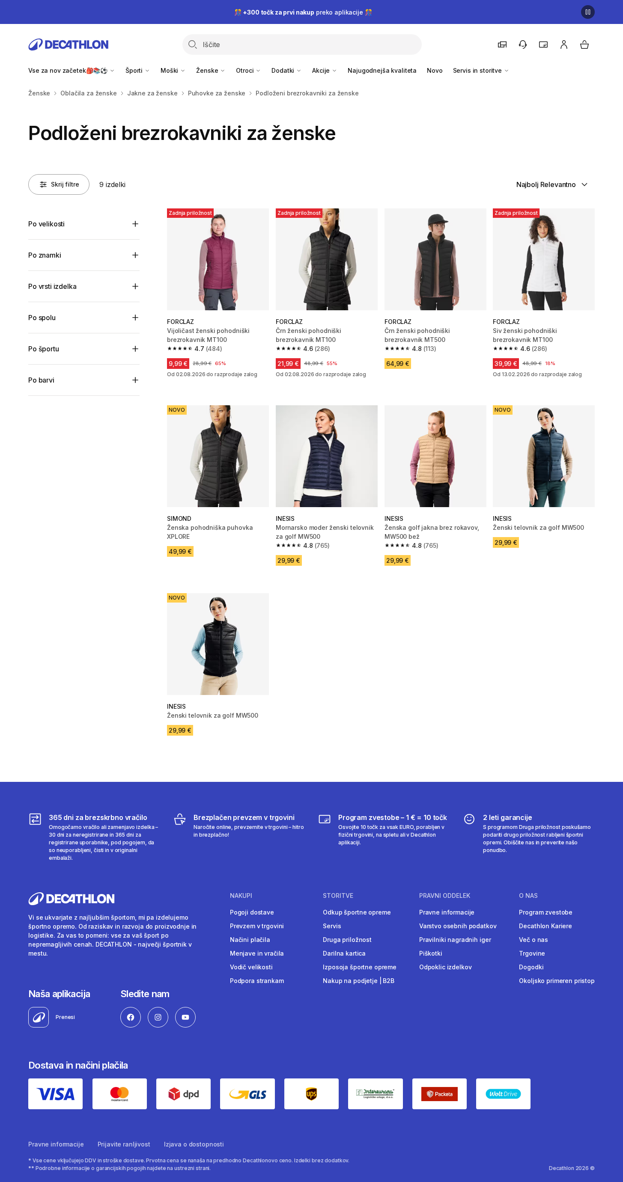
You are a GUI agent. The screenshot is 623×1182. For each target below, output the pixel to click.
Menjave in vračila (257, 953)
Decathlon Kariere (545, 926)
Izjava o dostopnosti (194, 1144)
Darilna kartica (344, 953)
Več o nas (533, 939)
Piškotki (430, 953)
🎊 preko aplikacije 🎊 (303, 12)
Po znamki (44, 255)
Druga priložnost (347, 939)
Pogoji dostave (252, 912)
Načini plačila (250, 939)
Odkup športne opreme (356, 912)
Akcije (321, 70)
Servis (332, 926)
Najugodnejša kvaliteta (382, 70)
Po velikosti (46, 224)
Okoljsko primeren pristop (557, 980)
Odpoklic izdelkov (445, 967)
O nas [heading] (528, 895)
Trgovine (532, 953)
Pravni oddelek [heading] (444, 895)
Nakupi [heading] (241, 895)
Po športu (43, 349)
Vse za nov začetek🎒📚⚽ (68, 70)
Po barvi (41, 380)
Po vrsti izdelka (52, 286)
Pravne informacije (446, 912)
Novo (434, 70)
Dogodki (531, 967)
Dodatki (283, 70)
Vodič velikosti (251, 967)
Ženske (208, 70)
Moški (170, 70)
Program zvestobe (545, 912)
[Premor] (588, 12)
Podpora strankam (257, 980)
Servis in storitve (478, 70)
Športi (134, 70)
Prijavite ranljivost (124, 1144)
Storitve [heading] (338, 895)
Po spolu (42, 317)
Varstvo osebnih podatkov (458, 926)
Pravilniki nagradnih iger (455, 939)
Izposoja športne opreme (359, 967)
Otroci (245, 70)
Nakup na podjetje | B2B (358, 980)
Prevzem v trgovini (257, 926)
